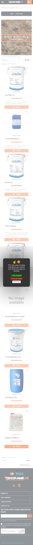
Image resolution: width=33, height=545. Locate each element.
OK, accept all (17, 275)
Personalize (16, 282)
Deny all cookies (17, 278)
